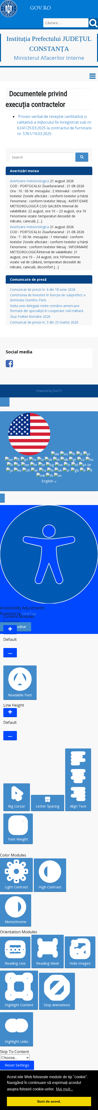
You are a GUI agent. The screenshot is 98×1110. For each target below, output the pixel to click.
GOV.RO (40, 8)
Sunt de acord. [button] (49, 1101)
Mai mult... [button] (64, 1089)
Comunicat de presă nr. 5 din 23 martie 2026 (44, 322)
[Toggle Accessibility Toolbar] (5, 402)
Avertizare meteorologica (29, 181)
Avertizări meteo (24, 171)
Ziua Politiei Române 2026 (30, 316)
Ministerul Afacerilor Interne (49, 57)
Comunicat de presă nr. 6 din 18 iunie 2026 (42, 289)
